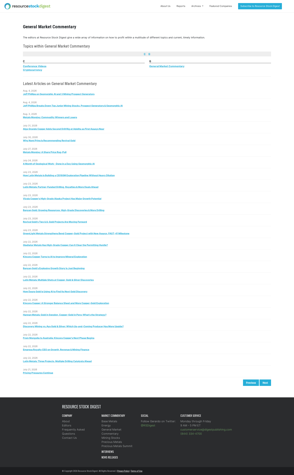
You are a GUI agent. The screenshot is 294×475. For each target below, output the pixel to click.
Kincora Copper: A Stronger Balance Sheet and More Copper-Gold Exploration (66, 303)
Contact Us (69, 437)
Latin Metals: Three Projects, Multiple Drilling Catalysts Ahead (57, 361)
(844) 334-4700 (191, 433)
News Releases (110, 457)
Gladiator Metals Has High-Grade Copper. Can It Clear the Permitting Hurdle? (65, 245)
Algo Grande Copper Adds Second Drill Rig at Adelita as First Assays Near (63, 128)
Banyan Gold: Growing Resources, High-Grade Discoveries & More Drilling (63, 210)
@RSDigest (148, 425)
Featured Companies (220, 6)
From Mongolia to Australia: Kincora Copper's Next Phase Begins (58, 338)
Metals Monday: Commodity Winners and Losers (50, 117)
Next (265, 382)
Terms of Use (136, 471)
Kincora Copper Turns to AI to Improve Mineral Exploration (55, 256)
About (66, 421)
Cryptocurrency (32, 69)
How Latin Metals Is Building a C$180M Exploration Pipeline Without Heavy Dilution (69, 175)
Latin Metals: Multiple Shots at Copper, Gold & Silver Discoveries (58, 279)
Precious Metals (112, 442)
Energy (106, 425)
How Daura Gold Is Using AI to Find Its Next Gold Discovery (55, 291)
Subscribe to (260, 6)
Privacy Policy (123, 471)
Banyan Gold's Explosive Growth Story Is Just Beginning (54, 268)
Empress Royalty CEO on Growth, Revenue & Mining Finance (56, 349)
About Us (165, 6)
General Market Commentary (166, 66)
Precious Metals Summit (117, 446)
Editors (66, 425)
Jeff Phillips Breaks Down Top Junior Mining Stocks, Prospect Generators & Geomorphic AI (73, 105)
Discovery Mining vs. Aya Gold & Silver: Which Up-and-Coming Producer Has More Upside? (73, 326)
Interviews (108, 452)
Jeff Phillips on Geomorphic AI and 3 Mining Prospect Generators (58, 94)
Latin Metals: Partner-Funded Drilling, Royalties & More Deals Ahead (60, 187)
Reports (181, 6)
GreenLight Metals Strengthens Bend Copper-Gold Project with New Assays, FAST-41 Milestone (76, 233)
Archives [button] (196, 6)
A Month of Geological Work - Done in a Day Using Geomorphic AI (59, 163)
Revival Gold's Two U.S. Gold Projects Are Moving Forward (55, 221)
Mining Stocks (111, 437)
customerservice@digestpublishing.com (206, 429)
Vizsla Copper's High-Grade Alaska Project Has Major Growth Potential (62, 198)
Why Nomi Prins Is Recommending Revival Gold (49, 140)
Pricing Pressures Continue (38, 372)
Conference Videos (34, 66)
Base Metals (109, 421)
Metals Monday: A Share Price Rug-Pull (44, 152)
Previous (251, 382)
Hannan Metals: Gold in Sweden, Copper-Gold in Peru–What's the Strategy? (64, 314)
